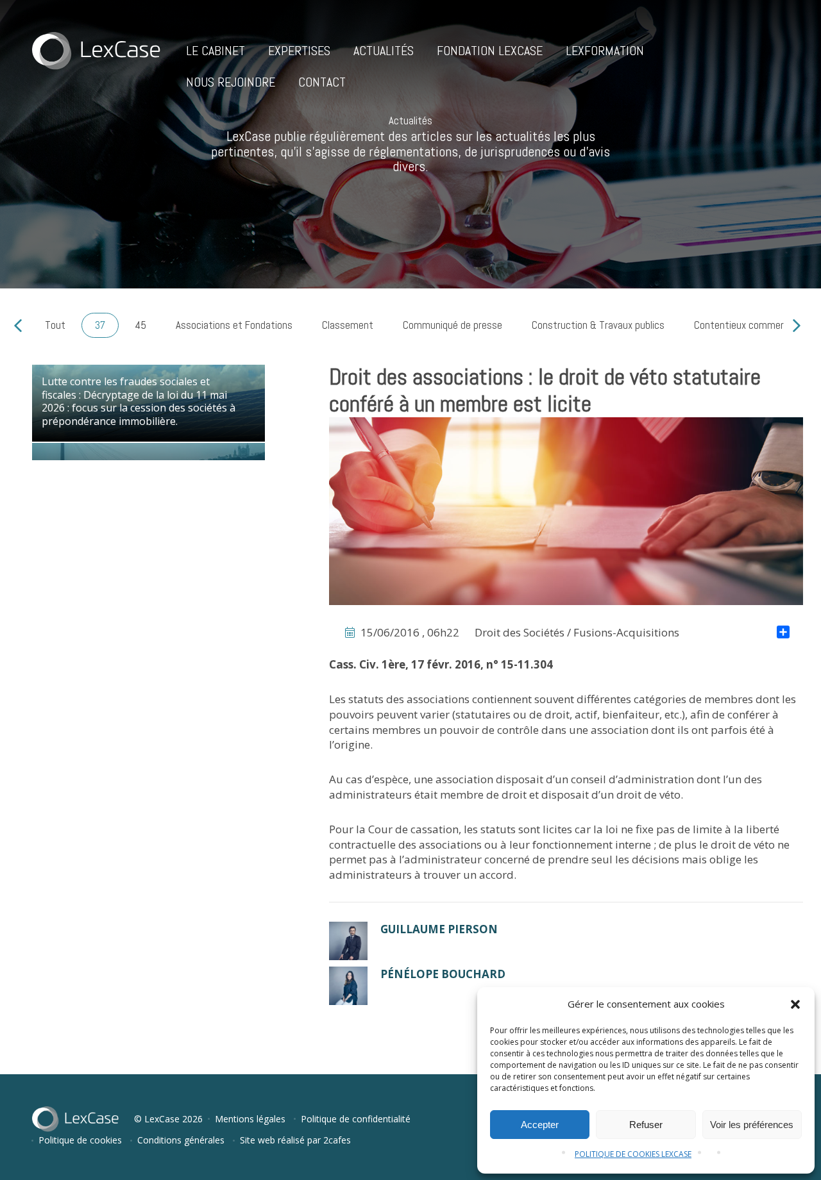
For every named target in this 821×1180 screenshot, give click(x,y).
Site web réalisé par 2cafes (295, 1140)
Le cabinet (215, 50)
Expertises (299, 50)
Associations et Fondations (234, 325)
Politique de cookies (80, 1140)
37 (100, 325)
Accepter (540, 1124)
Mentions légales (250, 1119)
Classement (347, 325)
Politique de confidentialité (355, 1119)
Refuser (646, 1124)
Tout (55, 325)
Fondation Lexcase (490, 50)
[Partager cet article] (783, 633)
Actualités (383, 50)
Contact (322, 82)
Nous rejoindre (230, 82)
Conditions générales (180, 1140)
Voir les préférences (751, 1124)
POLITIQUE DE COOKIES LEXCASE (633, 1154)
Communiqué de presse (452, 325)
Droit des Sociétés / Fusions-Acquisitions (577, 632)
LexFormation (605, 50)
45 (140, 325)
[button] (795, 1004)
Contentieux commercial (746, 325)
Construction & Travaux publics (598, 325)
